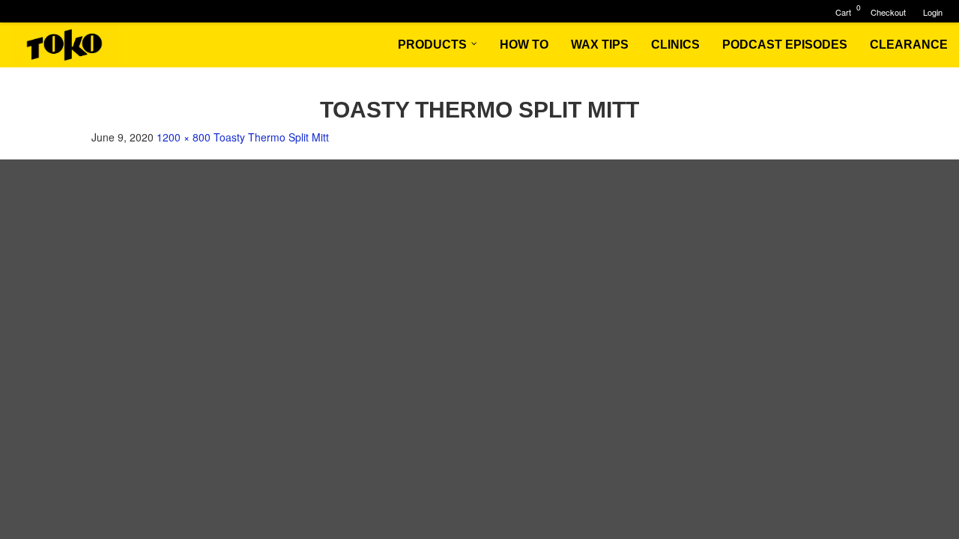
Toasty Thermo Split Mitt (271, 137)
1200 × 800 (184, 137)
